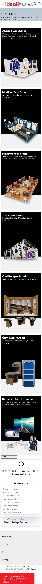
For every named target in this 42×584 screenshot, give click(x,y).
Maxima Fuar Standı (11, 496)
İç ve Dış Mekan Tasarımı (13, 502)
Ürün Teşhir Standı (10, 509)
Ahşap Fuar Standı (10, 489)
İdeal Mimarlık (28, 567)
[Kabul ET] (32, 574)
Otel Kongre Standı (10, 506)
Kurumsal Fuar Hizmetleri (13, 512)
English (25, 571)
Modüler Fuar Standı (11, 492)
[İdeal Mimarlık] (19, 4)
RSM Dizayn (31, 569)
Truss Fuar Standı (9, 499)
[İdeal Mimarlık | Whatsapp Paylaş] (35, 580)
